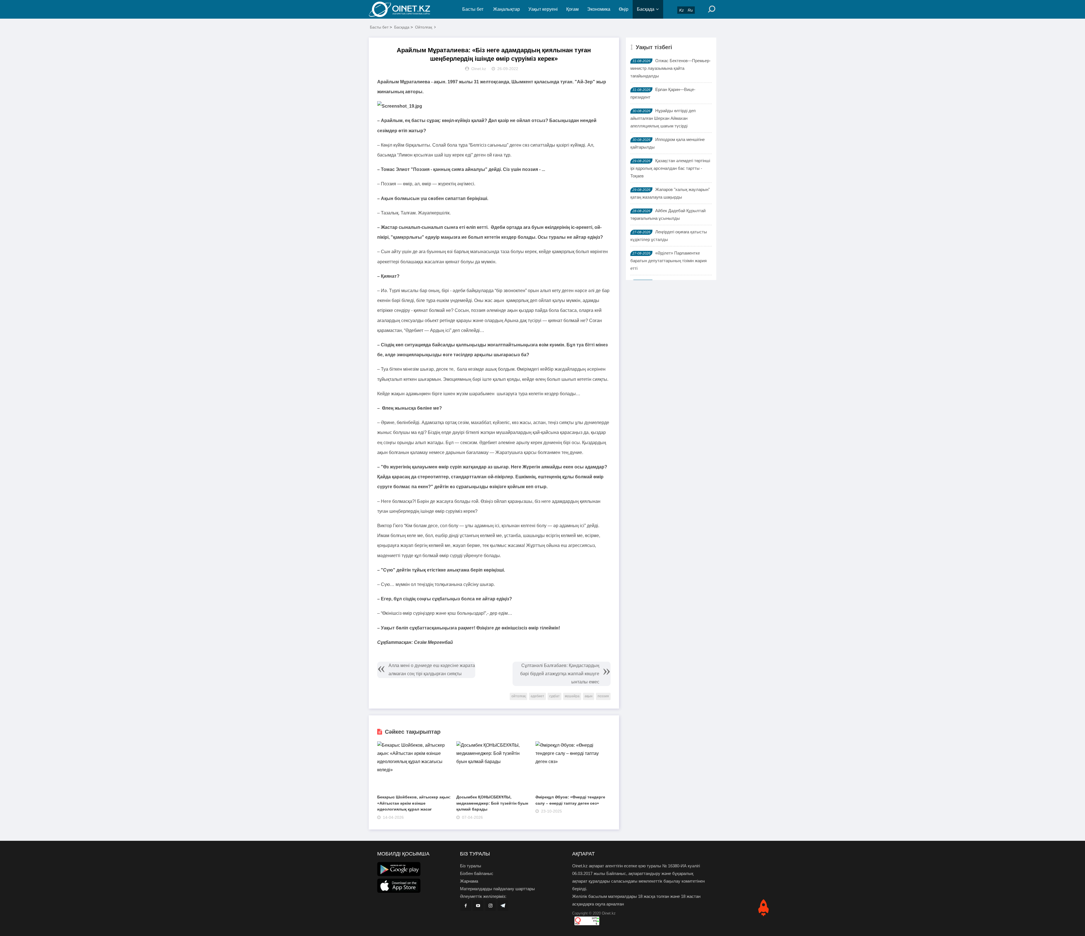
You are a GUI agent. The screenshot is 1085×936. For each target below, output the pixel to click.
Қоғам (572, 9)
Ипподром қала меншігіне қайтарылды (667, 143)
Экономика (598, 9)
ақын (589, 696)
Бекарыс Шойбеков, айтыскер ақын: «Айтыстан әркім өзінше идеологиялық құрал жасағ (414, 803)
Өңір (623, 9)
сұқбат (554, 696)
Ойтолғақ (423, 27)
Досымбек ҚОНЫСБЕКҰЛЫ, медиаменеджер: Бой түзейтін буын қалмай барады (492, 803)
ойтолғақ (518, 696)
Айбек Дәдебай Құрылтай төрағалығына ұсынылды (668, 214)
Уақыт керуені (543, 9)
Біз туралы (470, 865)
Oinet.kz (609, 913)
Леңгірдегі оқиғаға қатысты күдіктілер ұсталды (668, 235)
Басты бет (472, 9)
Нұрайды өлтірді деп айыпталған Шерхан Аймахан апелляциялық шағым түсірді (663, 118)
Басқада (645, 9)
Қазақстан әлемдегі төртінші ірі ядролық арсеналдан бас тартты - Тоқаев (670, 168)
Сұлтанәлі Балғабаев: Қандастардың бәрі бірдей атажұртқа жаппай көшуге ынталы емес (559, 673)
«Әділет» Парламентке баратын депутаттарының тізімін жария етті (668, 261)
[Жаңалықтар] (404, 9)
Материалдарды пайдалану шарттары (497, 888)
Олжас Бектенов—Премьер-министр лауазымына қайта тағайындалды (670, 68)
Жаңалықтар (506, 9)
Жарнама (469, 881)
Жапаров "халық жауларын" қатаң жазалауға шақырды (670, 193)
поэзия (603, 696)
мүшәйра (572, 696)
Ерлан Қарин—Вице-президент (662, 93)
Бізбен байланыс (476, 873)
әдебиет (537, 696)
